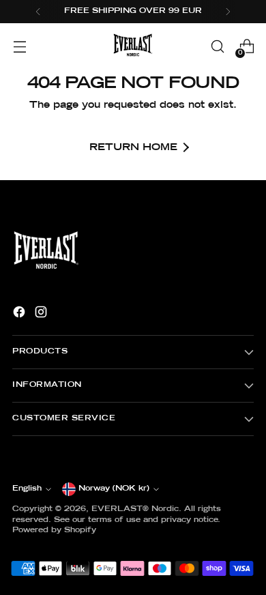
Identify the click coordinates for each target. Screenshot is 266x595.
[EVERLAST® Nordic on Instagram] (42, 314)
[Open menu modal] (19, 47)
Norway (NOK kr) (113, 488)
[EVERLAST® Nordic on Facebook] (20, 314)
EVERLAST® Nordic (135, 509)
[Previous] (38, 11)
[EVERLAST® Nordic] (133, 46)
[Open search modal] (217, 47)
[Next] (228, 11)
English (27, 488)
